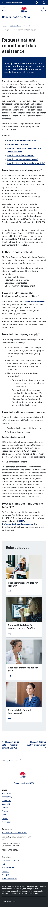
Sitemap (5, 815)
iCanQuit (5, 875)
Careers (5, 818)
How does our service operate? (21, 140)
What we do (6, 793)
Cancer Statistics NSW (34, 301)
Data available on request (20, 26)
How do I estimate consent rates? (22, 159)
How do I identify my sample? (20, 155)
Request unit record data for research (23, 584)
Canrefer (5, 871)
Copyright (6, 804)
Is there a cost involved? (18, 144)
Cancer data (14, 761)
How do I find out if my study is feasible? (26, 163)
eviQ (3, 864)
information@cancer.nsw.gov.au (14, 832)
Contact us (6, 800)
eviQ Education (8, 868)
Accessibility (7, 797)
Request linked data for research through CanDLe (21, 626)
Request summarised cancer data (23, 669)
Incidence (9, 277)
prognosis (36, 478)
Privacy (5, 811)
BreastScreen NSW (9, 878)
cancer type (33, 304)
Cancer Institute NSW (10, 860)
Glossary (5, 808)
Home (4, 26)
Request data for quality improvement (21, 711)
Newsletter (6, 822)
